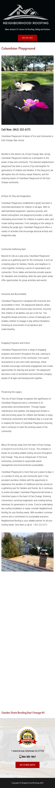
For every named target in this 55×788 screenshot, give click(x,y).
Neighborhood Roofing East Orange (19, 449)
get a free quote (27, 765)
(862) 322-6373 (21, 129)
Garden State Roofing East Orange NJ (23, 712)
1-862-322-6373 (40, 524)
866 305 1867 (27, 38)
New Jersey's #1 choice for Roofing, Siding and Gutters (27, 29)
